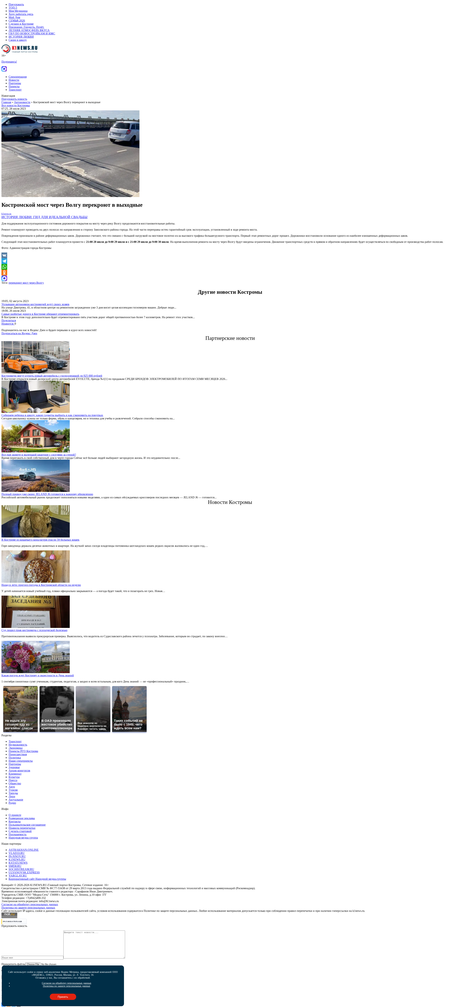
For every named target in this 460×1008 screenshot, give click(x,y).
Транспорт (15, 89)
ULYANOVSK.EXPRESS (24, 872)
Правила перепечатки (22, 827)
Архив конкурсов (19, 770)
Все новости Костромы (15, 105)
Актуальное (16, 799)
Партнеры (15, 83)
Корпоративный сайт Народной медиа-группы (37, 878)
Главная (6, 102)
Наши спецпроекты (21, 760)
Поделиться (8, 320)
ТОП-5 (13, 7)
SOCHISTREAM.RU (21, 869)
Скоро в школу (18, 39)
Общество (15, 783)
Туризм (13, 789)
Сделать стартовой (20, 831)
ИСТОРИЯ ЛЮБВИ (21, 36)
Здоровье (14, 767)
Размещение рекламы (22, 818)
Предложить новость (14, 98)
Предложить (16, 4)
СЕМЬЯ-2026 (17, 20)
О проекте (15, 815)
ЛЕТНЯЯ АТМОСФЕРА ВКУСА (29, 30)
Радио (12, 802)
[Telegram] (230, 261)
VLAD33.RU (17, 853)
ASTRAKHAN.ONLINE (24, 849)
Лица (12, 796)
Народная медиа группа (23, 837)
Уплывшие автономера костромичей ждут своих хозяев (35, 304)
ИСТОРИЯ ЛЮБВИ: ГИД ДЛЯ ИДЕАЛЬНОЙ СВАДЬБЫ (44, 217)
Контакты (15, 821)
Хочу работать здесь (21, 14)
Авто (12, 786)
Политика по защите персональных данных (28, 907)
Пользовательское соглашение (27, 824)
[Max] (230, 278)
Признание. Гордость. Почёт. (26, 27)
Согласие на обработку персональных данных (29, 904)
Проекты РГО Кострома (23, 751)
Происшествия (18, 754)
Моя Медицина (18, 10)
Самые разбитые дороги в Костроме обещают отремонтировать (40, 313)
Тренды (13, 793)
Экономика (15, 747)
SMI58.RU (15, 865)
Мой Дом (14, 17)
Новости (14, 79)
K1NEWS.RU (17, 859)
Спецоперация (18, 76)
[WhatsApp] (230, 267)
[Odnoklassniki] (230, 272)
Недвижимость (18, 744)
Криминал (15, 773)
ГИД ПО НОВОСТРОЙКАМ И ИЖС (32, 33)
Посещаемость (17, 834)
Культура (14, 776)
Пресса (13, 780)
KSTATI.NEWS (18, 862)
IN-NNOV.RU (17, 856)
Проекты (14, 86)
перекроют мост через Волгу (26, 282)
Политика (15, 757)
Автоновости (22, 102)
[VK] (230, 255)
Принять (63, 996)
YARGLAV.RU (18, 875)
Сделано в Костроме (21, 23)
